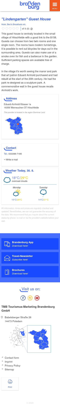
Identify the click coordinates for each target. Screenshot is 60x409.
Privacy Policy (12, 365)
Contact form (12, 357)
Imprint (8, 361)
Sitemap (9, 369)
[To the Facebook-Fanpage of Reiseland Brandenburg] (22, 297)
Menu (54, 8)
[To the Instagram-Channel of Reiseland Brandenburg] (30, 297)
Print (10, 387)
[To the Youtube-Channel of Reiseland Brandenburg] (36, 297)
